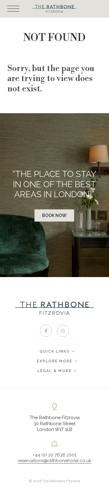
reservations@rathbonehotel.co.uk (54, 460)
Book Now (54, 215)
